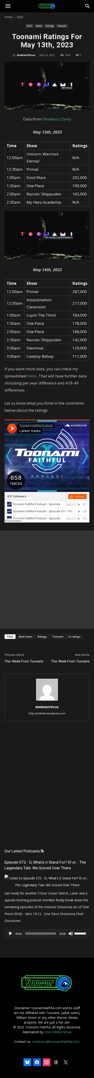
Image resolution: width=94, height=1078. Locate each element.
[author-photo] (47, 700)
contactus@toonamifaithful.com (56, 1041)
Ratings (50, 25)
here (32, 376)
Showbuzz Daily (56, 119)
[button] (7, 6)
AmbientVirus (26, 55)
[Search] (87, 6)
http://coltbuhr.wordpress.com (47, 713)
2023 (20, 17)
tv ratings (74, 636)
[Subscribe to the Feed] (42, 851)
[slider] (80, 933)
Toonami (61, 25)
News (39, 25)
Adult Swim (25, 636)
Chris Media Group (58, 1032)
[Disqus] (47, 789)
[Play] (10, 933)
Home (9, 17)
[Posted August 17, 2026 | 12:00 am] (47, 885)
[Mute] (70, 933)
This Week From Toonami (24, 661)
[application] (47, 933)
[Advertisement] (47, 580)
